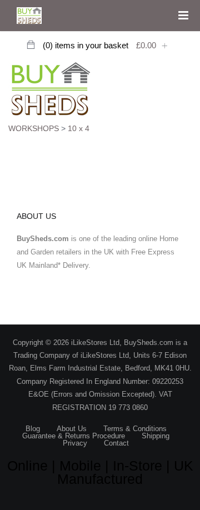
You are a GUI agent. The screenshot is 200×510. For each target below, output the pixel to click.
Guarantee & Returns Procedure (73, 435)
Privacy (75, 443)
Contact (116, 443)
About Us (72, 428)
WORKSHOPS (33, 128)
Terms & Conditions (135, 428)
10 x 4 (78, 128)
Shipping (155, 435)
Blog (33, 428)
